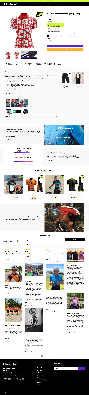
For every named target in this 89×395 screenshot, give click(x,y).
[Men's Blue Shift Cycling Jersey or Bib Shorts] (54, 184)
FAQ (38, 372)
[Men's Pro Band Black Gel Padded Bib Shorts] (78, 78)
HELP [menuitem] (55, 4)
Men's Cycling (27, 4)
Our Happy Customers (9, 93)
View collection (44, 172)
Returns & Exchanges (41, 370)
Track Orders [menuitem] (62, 4)
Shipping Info (7, 116)
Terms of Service (40, 375)
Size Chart (39, 369)
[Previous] (6, 13)
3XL (66, 36)
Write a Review (75, 239)
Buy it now (65, 49)
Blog (38, 377)
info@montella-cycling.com (8, 372)
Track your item (40, 384)
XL (59, 36)
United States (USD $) (80, 392)
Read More (9, 139)
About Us (39, 365)
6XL (77, 36)
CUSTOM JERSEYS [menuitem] (48, 4)
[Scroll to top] (87, 393)
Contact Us (39, 382)
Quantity (48, 38)
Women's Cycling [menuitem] (37, 4)
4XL (70, 36)
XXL (63, 36)
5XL (73, 36)
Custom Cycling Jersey (41, 379)
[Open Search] (78, 4)
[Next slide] (84, 188)
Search (38, 364)
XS (47, 36)
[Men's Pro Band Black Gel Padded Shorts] (65, 78)
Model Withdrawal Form (41, 380)
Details (6, 71)
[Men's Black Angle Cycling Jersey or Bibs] (13, 184)
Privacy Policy (39, 374)
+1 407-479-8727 (6, 370)
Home (38, 7)
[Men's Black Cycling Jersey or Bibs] (75, 184)
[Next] (8, 13)
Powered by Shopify (21, 392)
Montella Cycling (14, 392)
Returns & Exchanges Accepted (11, 118)
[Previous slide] (5, 188)
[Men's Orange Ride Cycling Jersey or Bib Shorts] (34, 184)
